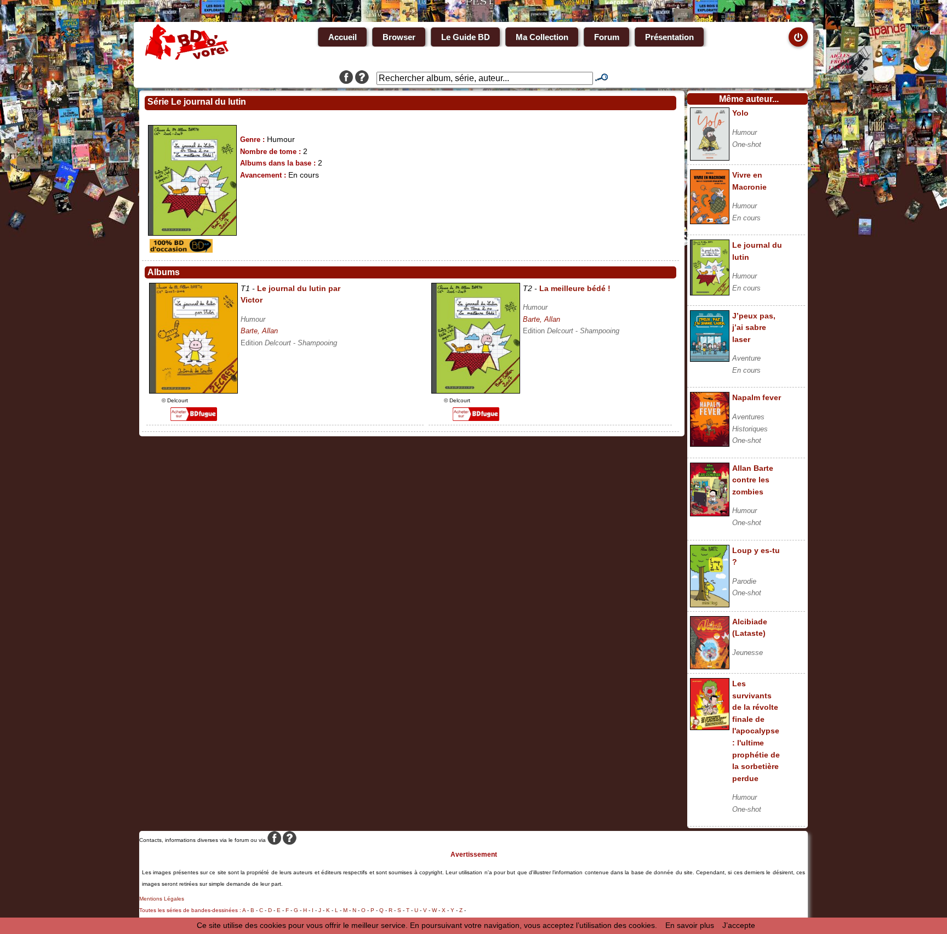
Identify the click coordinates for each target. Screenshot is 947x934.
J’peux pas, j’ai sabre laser (753, 327)
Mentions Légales (161, 899)
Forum (606, 37)
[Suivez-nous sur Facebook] (346, 78)
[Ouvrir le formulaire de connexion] (798, 37)
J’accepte (738, 925)
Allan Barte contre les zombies (752, 480)
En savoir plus (689, 925)
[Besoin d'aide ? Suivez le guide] (362, 78)
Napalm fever (756, 397)
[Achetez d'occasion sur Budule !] (180, 250)
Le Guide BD (465, 37)
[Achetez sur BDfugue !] (193, 418)
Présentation (669, 37)
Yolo (740, 113)
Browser (399, 37)
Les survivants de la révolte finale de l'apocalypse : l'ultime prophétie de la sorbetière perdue (756, 731)
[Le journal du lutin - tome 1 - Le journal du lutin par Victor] (193, 390)
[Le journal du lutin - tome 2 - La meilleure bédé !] (475, 390)
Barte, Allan (259, 331)
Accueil (342, 37)
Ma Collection (542, 37)
